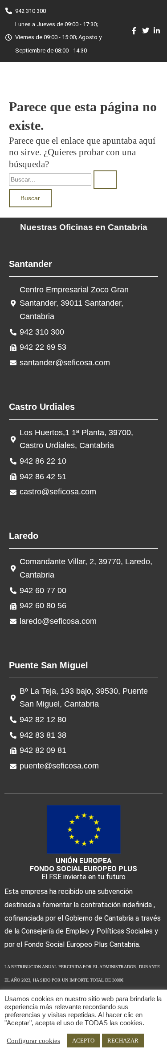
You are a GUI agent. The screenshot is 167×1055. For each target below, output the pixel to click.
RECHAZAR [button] (122, 1040)
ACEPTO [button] (83, 1040)
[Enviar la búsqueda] (105, 179)
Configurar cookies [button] (33, 1040)
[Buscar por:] (63, 178)
